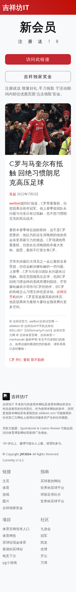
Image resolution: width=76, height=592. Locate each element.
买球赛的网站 (51, 481)
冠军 (44, 535)
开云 (44, 555)
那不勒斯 (37, 359)
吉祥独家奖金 (38, 76)
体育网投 (9, 535)
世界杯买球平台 (52, 487)
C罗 (12, 359)
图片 (6, 501)
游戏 (6, 494)
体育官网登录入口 (16, 529)
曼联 (26, 359)
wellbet (15, 203)
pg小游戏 (10, 562)
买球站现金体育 (14, 542)
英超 (12, 194)
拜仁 (19, 359)
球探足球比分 (51, 494)
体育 (6, 487)
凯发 (44, 542)
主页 (6, 481)
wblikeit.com (47, 413)
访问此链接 (38, 59)
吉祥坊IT (16, 7)
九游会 (46, 529)
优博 (44, 549)
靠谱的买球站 (13, 549)
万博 (44, 562)
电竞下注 (9, 555)
